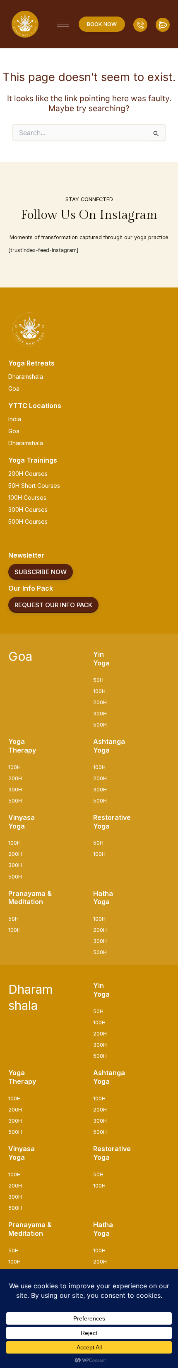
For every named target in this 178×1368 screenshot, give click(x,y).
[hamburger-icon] (62, 24)
